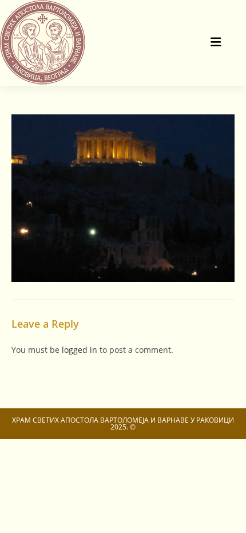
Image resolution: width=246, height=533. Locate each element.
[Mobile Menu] (216, 42)
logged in (79, 349)
